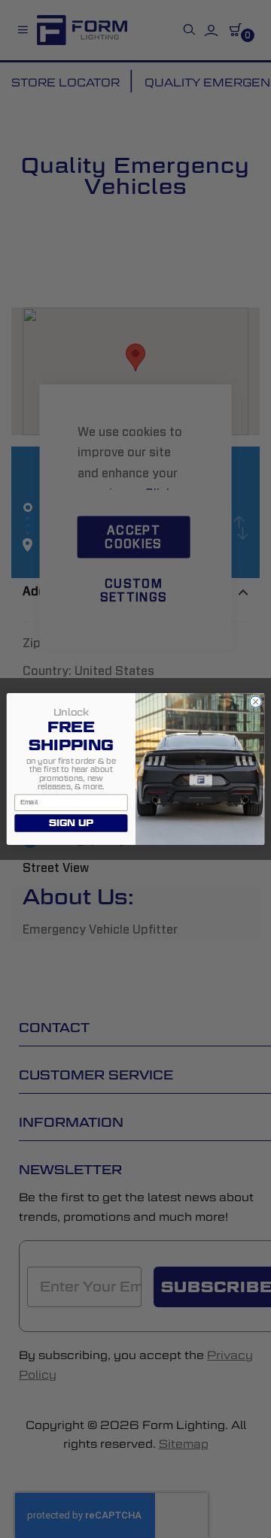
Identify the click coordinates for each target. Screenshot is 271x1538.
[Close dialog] (255, 702)
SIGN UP (71, 822)
